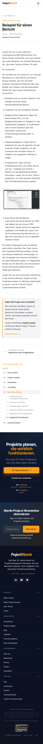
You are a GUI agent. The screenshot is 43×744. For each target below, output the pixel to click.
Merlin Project (9, 598)
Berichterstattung (16, 34)
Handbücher (8, 621)
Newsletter (8, 671)
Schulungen (8, 686)
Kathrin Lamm (29, 323)
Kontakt (6, 690)
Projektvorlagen (9, 626)
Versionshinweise (10, 695)
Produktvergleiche (10, 639)
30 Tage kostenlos (20, 470)
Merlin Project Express (12, 602)
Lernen (4, 34)
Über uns (7, 654)
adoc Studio (8, 606)
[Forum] (27, 580)
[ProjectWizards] (21, 555)
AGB (36, 735)
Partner (6, 662)
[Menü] (38, 3)
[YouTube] (21, 580)
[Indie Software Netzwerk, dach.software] (21, 728)
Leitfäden (7, 634)
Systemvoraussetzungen (13, 699)
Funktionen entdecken (21, 478)
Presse (6, 667)
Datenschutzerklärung (21, 538)
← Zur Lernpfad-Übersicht (12, 364)
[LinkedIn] (16, 580)
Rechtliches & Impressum (13, 735)
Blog (5, 630)
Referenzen (8, 658)
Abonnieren (31, 529)
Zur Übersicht (10, 16)
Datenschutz (28, 735)
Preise (6, 611)
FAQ (5, 682)
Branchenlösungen (11, 643)
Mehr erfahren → (12, 334)
